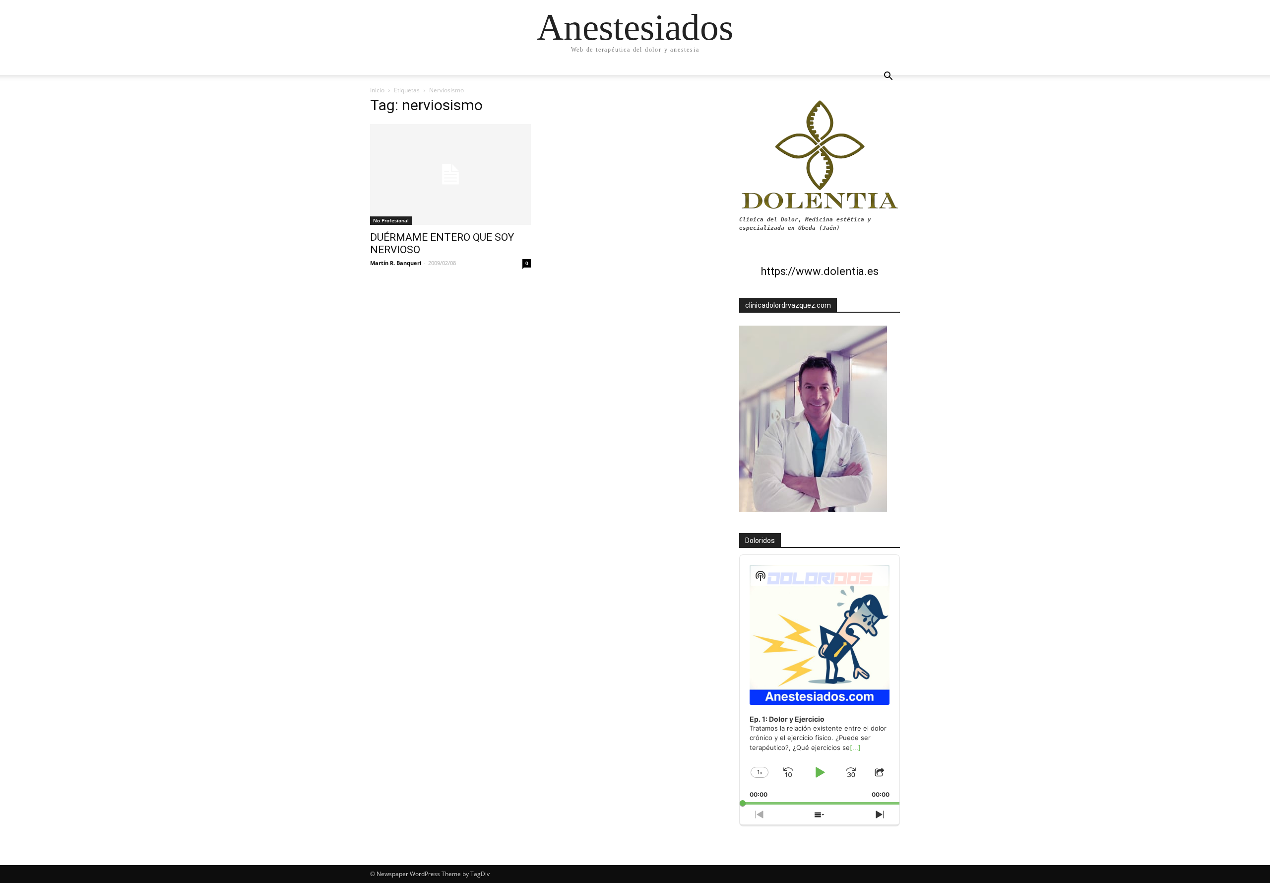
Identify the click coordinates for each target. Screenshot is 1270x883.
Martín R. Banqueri (395, 263)
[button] (888, 77)
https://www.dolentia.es (820, 271)
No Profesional (391, 220)
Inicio (377, 90)
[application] (819, 680)
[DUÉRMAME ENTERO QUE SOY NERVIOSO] (450, 174)
